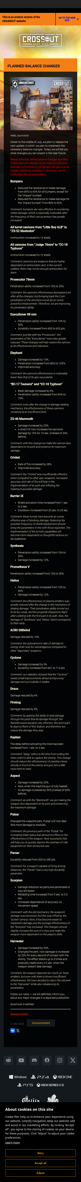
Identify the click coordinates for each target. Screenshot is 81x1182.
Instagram (59, 1060)
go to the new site (67, 19)
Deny (40, 1153)
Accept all (41, 1163)
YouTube (21, 1060)
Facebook (47, 1060)
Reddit (8, 1060)
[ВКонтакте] (12, 1030)
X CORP (72, 1060)
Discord (34, 1060)
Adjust (40, 1173)
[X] (18, 1030)
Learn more (12, 1142)
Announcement (41, 1022)
